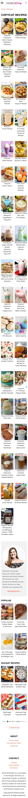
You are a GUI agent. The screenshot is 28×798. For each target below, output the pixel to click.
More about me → (14, 591)
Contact (14, 762)
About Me (14, 746)
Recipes (10, 9)
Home (3, 9)
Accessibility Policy (14, 743)
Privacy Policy (14, 740)
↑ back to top (14, 727)
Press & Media (14, 765)
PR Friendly (14, 768)
